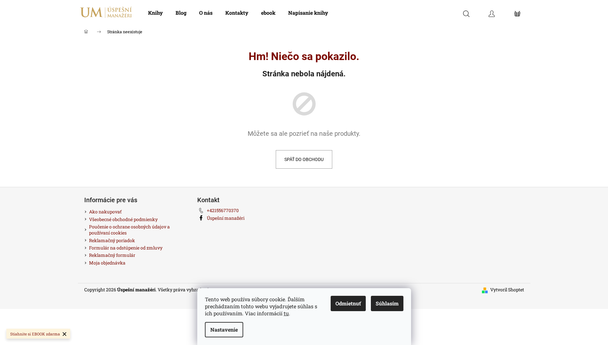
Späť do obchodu (304, 159)
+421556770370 (223, 210)
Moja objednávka (107, 263)
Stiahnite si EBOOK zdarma (35, 333)
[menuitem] (155, 13)
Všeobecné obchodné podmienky (123, 219)
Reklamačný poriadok (112, 240)
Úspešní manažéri (225, 218)
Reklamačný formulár (112, 255)
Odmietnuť (348, 303)
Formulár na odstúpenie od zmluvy (125, 248)
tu (286, 313)
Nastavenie (224, 329)
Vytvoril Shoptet (507, 290)
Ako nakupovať (105, 212)
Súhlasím (387, 303)
